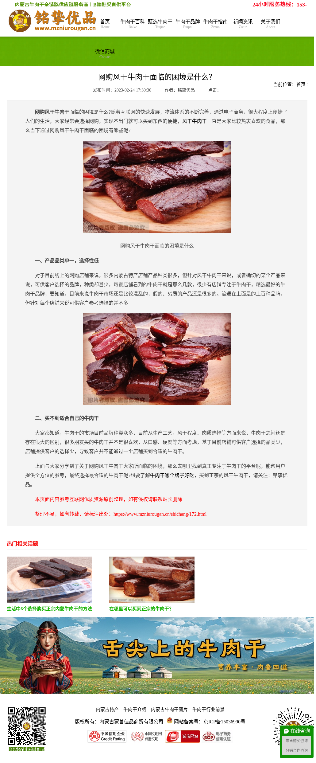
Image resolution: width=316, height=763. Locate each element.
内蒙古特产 (107, 709)
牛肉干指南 (215, 24)
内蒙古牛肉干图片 (169, 709)
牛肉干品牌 (187, 24)
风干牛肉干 (194, 121)
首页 (105, 24)
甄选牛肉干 (160, 24)
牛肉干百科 (132, 24)
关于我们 (270, 24)
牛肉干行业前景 (208, 709)
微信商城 (105, 54)
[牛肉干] (53, 21)
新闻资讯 (243, 24)
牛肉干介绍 (134, 709)
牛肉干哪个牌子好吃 (172, 475)
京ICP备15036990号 (224, 721)
